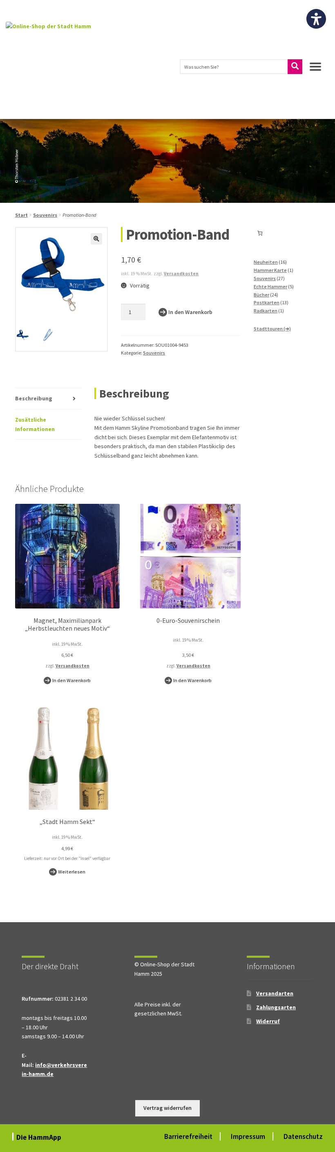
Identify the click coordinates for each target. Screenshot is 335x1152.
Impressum (248, 1136)
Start (21, 215)
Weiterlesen (71, 872)
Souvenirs (45, 215)
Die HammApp (39, 1137)
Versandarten (274, 993)
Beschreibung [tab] (33, 398)
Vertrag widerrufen (167, 1108)
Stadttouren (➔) (272, 329)
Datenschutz (303, 1136)
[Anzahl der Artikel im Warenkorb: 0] (260, 233)
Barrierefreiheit (188, 1136)
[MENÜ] (315, 70)
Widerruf (268, 1021)
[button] (96, 239)
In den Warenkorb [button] (71, 680)
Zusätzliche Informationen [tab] (35, 424)
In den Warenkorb (190, 312)
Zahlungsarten (276, 1007)
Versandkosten (181, 273)
